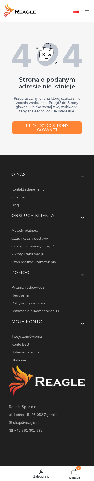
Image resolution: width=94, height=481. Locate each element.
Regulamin (20, 295)
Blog (15, 205)
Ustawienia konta (25, 352)
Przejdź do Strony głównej (47, 127)
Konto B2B (20, 344)
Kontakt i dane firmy (27, 189)
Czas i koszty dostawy (29, 238)
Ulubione (18, 360)
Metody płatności (25, 230)
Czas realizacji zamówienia (33, 262)
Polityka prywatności (28, 303)
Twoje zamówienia (26, 336)
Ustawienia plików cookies (33, 311)
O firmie (18, 197)
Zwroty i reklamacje (27, 254)
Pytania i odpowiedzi (28, 287)
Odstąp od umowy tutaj (31, 246)
